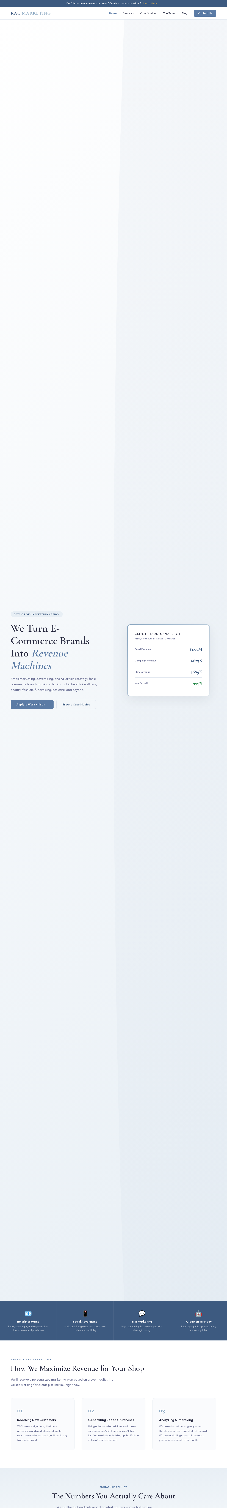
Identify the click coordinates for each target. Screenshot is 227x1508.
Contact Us (205, 13)
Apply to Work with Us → (32, 704)
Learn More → (151, 3)
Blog (184, 13)
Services (128, 13)
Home (113, 13)
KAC (31, 13)
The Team (169, 13)
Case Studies (148, 13)
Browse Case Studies (76, 704)
